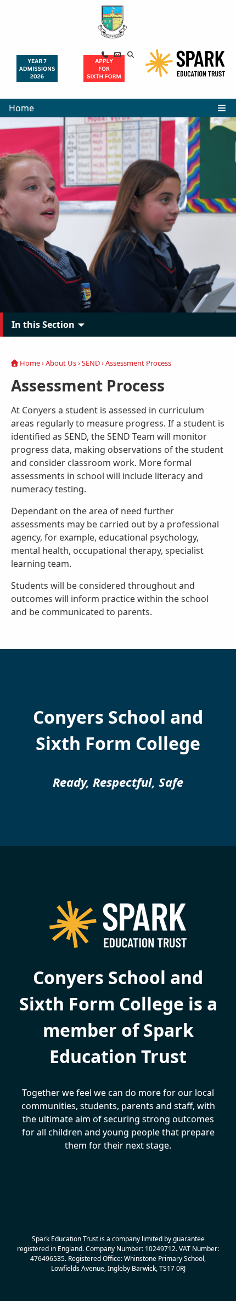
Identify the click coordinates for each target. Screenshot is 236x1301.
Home (21, 108)
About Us (61, 363)
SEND (91, 363)
